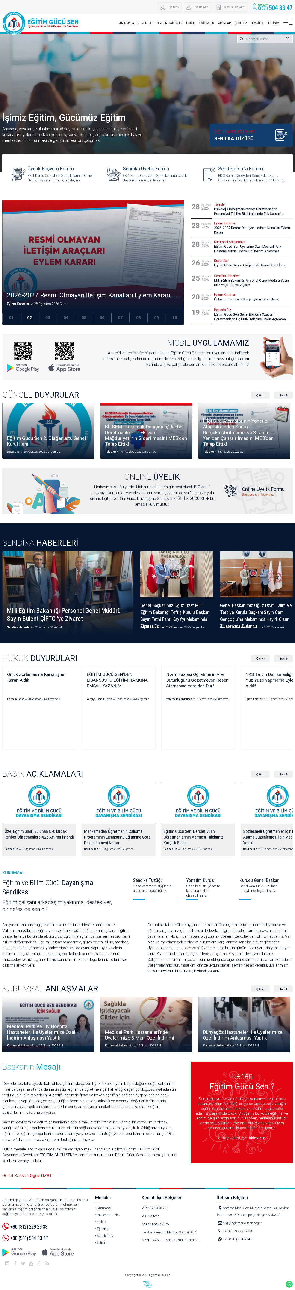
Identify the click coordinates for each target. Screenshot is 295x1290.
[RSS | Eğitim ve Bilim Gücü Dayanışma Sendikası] (47, 1263)
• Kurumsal (103, 1208)
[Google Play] (23, 357)
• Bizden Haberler (107, 1215)
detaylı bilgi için (242, 1138)
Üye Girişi (173, 7)
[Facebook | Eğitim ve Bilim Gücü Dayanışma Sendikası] (15, 1263)
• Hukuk (100, 1222)
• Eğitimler (102, 1229)
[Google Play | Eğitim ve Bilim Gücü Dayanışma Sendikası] (19, 1252)
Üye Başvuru (201, 7)
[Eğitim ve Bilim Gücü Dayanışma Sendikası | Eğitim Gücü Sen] (41, 23)
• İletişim (101, 1242)
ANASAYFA (126, 23)
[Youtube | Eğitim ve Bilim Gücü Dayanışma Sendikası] (31, 1263)
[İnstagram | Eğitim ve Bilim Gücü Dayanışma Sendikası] (6, 1263)
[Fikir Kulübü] (147, 1284)
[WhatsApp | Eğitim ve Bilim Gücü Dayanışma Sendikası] (39, 1263)
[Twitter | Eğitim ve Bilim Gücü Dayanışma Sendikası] (23, 1263)
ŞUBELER (241, 23)
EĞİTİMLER (206, 23)
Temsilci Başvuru (234, 7)
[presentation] (260, 395)
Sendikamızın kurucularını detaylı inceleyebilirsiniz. (259, 885)
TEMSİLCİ (257, 23)
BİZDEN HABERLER (170, 23)
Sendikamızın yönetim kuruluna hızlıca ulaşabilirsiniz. (203, 887)
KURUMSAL (145, 23)
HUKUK (191, 23)
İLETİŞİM (273, 23)
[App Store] (64, 357)
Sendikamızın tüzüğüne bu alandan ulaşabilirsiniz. (153, 885)
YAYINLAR (224, 23)
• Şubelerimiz (104, 1236)
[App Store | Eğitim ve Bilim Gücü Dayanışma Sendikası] (57, 1252)
